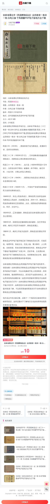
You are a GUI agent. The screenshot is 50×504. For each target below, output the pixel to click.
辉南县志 (15, 101)
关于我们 (38, 490)
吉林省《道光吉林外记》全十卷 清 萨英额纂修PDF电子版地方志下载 (31, 477)
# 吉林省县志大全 (20, 395)
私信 (44, 23)
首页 (4, 9)
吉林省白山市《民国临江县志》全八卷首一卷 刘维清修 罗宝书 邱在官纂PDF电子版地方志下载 (30, 449)
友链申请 (12, 490)
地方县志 (10, 9)
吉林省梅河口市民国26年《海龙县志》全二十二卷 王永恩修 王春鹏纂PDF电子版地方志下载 (31, 458)
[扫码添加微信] (46, 489)
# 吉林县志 (8, 395)
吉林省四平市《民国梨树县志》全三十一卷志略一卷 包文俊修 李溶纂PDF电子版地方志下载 (31, 429)
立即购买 (25, 357)
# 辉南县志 (8, 399)
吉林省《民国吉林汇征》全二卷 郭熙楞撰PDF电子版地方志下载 (30, 467)
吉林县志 (18, 9)
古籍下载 (11, 22)
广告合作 (29, 490)
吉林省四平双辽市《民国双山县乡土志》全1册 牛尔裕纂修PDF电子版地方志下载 (30, 438)
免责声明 (21, 490)
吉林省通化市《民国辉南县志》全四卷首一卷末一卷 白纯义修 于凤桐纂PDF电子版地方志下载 (25, 16)
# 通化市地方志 (34, 395)
